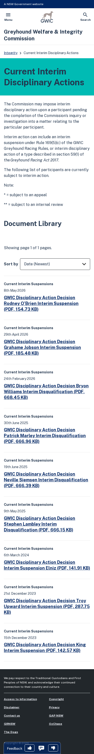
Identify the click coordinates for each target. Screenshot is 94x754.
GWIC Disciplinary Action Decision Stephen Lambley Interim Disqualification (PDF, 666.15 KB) (39, 524)
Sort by (11, 264)
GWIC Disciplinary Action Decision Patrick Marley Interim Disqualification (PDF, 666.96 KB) (45, 435)
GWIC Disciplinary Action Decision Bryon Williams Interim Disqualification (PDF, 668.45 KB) (46, 391)
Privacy (54, 707)
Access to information (20, 699)
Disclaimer (12, 707)
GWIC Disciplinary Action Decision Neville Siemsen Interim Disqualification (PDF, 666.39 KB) (46, 479)
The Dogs (11, 732)
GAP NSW (56, 715)
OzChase (55, 723)
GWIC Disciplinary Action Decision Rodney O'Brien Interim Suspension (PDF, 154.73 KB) (41, 303)
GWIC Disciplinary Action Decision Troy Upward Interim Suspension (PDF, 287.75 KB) (47, 606)
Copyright (56, 699)
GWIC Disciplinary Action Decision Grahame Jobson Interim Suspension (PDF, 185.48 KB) (42, 347)
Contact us (12, 715)
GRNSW (9, 723)
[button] (29, 748)
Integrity (10, 53)
